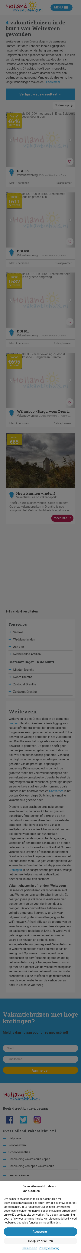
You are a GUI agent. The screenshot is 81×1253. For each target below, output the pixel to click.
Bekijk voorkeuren (40, 1241)
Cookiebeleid (29, 1248)
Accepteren (40, 1231)
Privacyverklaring (49, 1248)
